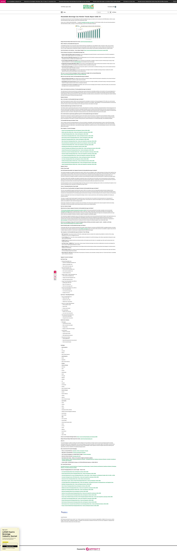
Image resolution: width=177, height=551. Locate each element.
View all (174, 1)
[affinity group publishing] (55, 277)
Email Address (5, 542)
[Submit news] (55, 272)
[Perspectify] (55, 274)
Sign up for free (10, 546)
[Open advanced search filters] (110, 12)
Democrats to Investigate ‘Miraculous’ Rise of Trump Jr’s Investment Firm (40, 1)
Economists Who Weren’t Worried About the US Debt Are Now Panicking (74, 1)
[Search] (108, 12)
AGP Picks (3, 1)
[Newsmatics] (55, 279)
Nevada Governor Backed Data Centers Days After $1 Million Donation (153, 1)
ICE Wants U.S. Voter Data (129, 1)
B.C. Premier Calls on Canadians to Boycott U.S (11, 1)
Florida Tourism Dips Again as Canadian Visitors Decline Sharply (106, 1)
